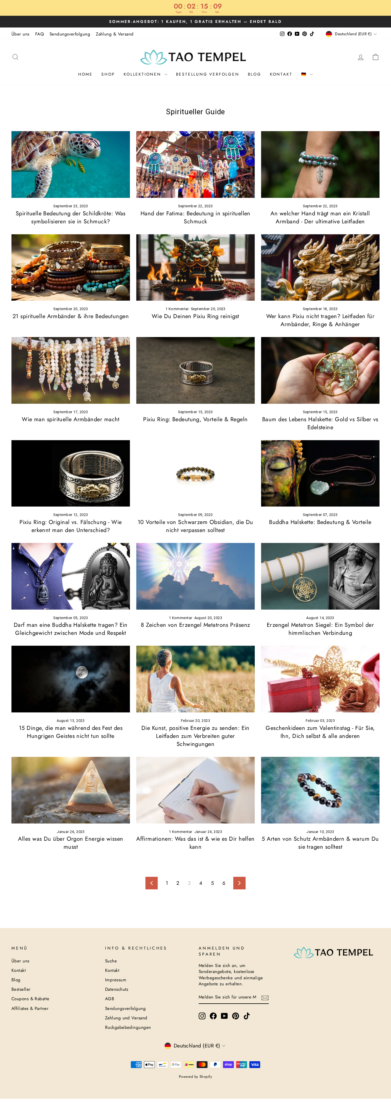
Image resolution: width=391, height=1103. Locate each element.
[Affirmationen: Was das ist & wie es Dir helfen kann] (195, 790)
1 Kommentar (177, 309)
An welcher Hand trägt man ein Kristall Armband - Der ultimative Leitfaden (320, 217)
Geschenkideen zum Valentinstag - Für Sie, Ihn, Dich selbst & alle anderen (320, 732)
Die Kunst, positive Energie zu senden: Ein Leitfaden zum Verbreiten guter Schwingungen (195, 736)
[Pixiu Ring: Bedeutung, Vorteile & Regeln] (195, 370)
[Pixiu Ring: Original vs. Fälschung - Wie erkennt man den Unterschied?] (70, 473)
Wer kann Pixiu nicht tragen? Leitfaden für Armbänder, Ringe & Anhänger (320, 320)
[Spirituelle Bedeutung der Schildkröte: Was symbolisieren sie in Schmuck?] (70, 164)
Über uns (20, 34)
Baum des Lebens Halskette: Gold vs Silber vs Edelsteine (320, 423)
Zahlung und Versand (126, 1018)
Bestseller (21, 989)
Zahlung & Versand (115, 34)
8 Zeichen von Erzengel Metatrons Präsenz (195, 625)
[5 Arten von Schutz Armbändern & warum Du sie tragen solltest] (320, 790)
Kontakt (281, 74)
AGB (109, 999)
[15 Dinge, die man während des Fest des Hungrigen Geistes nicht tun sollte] (70, 679)
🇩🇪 (305, 74)
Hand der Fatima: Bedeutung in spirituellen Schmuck (195, 217)
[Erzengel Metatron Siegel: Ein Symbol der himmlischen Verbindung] (320, 576)
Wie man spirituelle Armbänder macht (71, 419)
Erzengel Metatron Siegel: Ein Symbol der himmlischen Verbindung (320, 629)
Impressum (115, 980)
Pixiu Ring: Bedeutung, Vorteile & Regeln (195, 419)
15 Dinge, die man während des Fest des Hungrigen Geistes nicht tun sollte (71, 732)
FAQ (39, 34)
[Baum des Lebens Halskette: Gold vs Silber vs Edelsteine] (320, 370)
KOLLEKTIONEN (143, 74)
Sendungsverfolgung (70, 34)
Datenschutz (117, 989)
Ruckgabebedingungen (128, 1027)
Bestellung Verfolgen (207, 74)
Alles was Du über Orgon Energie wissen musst (70, 843)
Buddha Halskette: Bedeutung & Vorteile (320, 522)
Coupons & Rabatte (30, 999)
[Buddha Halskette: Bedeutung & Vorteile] (320, 473)
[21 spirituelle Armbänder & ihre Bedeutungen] (70, 267)
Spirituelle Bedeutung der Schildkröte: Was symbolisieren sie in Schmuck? (71, 217)
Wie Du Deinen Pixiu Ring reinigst (195, 316)
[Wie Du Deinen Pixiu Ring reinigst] (195, 267)
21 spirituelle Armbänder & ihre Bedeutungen (71, 316)
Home (85, 74)
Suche (111, 961)
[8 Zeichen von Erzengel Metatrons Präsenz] (195, 576)
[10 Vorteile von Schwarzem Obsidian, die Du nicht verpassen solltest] (195, 473)
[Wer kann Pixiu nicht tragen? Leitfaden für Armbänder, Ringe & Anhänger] (320, 267)
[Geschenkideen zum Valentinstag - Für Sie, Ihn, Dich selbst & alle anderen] (320, 679)
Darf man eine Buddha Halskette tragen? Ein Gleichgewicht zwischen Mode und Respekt (71, 629)
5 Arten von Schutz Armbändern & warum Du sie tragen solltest (320, 843)
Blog (254, 74)
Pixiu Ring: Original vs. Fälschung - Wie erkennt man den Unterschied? (70, 526)
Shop (108, 74)
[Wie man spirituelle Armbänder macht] (70, 370)
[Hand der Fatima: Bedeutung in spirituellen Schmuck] (195, 164)
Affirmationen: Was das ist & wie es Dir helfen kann (195, 843)
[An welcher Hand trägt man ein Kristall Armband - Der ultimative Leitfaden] (320, 164)
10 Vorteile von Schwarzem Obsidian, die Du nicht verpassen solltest (195, 526)
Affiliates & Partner (29, 1008)
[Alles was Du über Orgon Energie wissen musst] (70, 790)
